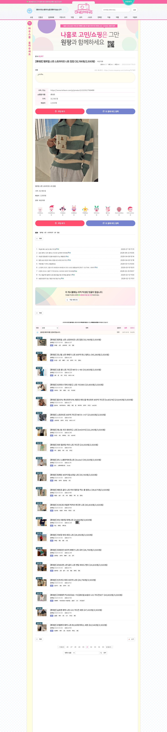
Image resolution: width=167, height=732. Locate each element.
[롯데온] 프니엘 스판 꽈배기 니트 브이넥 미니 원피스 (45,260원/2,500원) (79, 355)
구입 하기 (61, 111)
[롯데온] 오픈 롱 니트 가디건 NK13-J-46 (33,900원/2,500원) (75, 370)
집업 (58, 232)
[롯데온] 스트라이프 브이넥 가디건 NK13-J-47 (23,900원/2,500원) (78, 415)
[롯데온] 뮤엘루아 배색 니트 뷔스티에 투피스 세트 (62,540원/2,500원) (78, 625)
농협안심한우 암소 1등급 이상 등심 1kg (50, 278)
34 (99, 647)
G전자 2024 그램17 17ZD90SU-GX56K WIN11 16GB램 (56, 271)
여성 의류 (100, 61)
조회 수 (132, 328)
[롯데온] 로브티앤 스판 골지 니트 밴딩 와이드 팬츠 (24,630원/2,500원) (78, 565)
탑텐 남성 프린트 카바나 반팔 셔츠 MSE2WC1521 (53, 260)
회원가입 (42, 2)
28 (75, 647)
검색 (104, 652)
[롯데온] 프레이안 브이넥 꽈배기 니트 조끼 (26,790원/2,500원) (75, 550)
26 (67, 647)
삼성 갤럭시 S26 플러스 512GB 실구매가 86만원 (53, 253)
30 (83, 647)
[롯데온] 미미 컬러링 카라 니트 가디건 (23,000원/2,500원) (74, 445)
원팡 (36, 70)
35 (103, 647)
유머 (80, 17)
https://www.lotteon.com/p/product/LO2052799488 (72, 90)
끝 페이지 (108, 647)
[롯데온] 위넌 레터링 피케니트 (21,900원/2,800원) (71, 520)
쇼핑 (31, 17)
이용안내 (47, 2)
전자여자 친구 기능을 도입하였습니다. (46, 10)
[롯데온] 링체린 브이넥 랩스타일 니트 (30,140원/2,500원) (73, 475)
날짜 (125, 328)
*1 (57, 10)
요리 (126, 17)
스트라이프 (50, 232)
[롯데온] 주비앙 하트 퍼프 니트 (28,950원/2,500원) (71, 535)
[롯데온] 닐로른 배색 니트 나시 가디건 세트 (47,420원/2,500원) (76, 610)
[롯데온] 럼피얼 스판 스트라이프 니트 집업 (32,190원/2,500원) (65, 61)
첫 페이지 (61, 647)
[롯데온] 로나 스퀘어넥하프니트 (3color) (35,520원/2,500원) (75, 460)
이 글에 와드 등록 (112, 111)
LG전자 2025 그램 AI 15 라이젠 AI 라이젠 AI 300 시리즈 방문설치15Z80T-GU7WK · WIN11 (66, 267)
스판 (45, 232)
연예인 (99, 17)
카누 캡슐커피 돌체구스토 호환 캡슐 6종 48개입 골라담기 (55, 275)
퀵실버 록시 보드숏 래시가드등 (47, 249)
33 (95, 647)
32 (91, 647)
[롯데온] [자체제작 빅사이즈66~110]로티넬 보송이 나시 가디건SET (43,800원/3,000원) (86, 595)
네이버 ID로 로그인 (33, 2)
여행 (117, 17)
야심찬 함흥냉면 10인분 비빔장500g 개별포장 (52, 256)
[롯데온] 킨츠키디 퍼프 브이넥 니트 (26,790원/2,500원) (73, 580)
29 (79, 647)
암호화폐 (51, 17)
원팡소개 (53, 2)
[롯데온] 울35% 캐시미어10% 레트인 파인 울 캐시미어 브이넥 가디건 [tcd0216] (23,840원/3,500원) (91, 400)
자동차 (134, 17)
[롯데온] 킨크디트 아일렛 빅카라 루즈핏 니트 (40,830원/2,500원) (76, 505)
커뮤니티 (62, 17)
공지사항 (59, 2)
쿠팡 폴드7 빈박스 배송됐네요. (47, 264)
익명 (72, 17)
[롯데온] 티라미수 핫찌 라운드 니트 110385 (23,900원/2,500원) (76, 385)
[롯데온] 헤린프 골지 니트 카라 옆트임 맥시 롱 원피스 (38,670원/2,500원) (80, 490)
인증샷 (40, 17)
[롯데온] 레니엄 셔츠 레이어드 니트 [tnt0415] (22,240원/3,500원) (77, 430)
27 (71, 647)
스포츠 (89, 17)
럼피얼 (41, 232)
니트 (55, 232)
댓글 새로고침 (73, 300)
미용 (109, 17)
